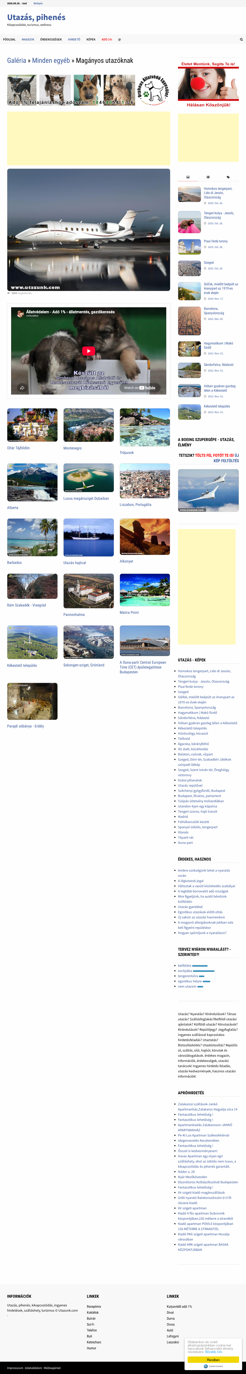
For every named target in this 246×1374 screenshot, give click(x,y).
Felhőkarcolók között (193, 822)
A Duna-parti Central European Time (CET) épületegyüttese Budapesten (143, 667)
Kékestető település (22, 665)
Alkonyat (126, 561)
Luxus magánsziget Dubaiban (86, 498)
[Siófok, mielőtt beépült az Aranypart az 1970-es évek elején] (189, 284)
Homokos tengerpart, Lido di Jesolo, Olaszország (218, 192)
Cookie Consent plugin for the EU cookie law (213, 1366)
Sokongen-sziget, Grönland (83, 665)
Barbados (14, 562)
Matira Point (129, 612)
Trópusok (127, 452)
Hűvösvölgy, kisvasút (193, 733)
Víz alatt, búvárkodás (193, 749)
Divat (170, 1312)
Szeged (209, 262)
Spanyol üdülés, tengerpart (198, 827)
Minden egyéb (51, 60)
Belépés (38, 3)
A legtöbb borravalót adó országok (203, 891)
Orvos (171, 1324)
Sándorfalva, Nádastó (219, 365)
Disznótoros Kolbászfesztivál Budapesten (208, 1182)
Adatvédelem (33, 1368)
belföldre (185, 965)
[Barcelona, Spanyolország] (189, 309)
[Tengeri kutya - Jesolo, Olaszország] (189, 213)
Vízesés (183, 832)
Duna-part (185, 842)
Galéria (16, 60)
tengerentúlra (188, 976)
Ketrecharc (94, 1342)
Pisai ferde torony (216, 241)
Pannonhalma (74, 614)
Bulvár (91, 1318)
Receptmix (94, 1306)
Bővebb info (213, 1351)
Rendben (213, 1359)
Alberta (12, 507)
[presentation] (188, 177)
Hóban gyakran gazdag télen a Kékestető (220, 388)
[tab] (188, 177)
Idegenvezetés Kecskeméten (198, 1140)
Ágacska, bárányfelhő (193, 744)
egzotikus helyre (190, 981)
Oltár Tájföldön (18, 448)
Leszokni (173, 1342)
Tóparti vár (186, 837)
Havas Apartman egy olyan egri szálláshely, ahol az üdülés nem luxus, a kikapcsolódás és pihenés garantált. (207, 1161)
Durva (171, 1318)
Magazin (28, 39)
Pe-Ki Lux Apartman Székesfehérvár (203, 1135)
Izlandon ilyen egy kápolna (197, 806)
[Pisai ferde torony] (189, 241)
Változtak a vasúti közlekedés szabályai (206, 886)
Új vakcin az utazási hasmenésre (201, 917)
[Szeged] (189, 263)
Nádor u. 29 (186, 1171)
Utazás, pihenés (36, 17)
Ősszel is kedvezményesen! (198, 1151)
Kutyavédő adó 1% (179, 1306)
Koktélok (93, 1312)
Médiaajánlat (52, 1368)
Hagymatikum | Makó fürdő (197, 712)
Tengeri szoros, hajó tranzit (197, 811)
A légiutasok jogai (191, 880)
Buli (89, 1336)
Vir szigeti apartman (192, 1208)
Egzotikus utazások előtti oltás (200, 912)
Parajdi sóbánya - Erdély (25, 726)
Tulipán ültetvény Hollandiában (201, 801)
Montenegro (72, 448)
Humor (91, 1348)
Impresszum (15, 1368)
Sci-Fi (90, 1324)
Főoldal (9, 39)
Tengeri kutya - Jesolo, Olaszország (219, 215)
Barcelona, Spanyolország (214, 311)
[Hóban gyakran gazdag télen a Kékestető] (189, 386)
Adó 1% (107, 39)
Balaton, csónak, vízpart (195, 754)
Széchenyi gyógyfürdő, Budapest (201, 790)
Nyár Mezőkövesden (192, 1177)
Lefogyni (173, 1336)
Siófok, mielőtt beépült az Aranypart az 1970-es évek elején (221, 288)
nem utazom (187, 986)
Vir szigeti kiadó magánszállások (201, 1192)
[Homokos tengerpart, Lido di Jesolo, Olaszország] (189, 189)
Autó (170, 1330)
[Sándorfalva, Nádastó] (189, 365)
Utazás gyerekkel (190, 907)
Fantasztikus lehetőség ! (195, 1114)
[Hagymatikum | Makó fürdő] (189, 344)
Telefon (92, 1330)
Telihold (184, 738)
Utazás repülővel (190, 785)
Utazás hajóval (74, 562)
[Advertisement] (88, 138)
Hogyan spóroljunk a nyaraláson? (202, 933)
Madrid (183, 816)
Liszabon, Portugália (135, 504)
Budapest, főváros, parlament (199, 796)
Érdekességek (51, 39)
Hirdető (74, 39)
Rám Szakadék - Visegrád (26, 605)
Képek (91, 39)
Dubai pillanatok (190, 780)
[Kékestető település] (189, 407)
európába (185, 970)
